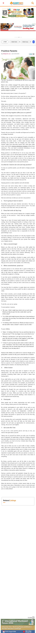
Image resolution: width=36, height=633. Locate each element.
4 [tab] (19, 37)
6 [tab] (21, 37)
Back (5, 41)
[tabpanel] (18, 27)
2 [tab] (16, 37)
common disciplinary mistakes (20, 146)
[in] (33, 41)
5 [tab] (20, 37)
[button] (3, 3)
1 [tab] (15, 37)
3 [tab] (17, 37)
